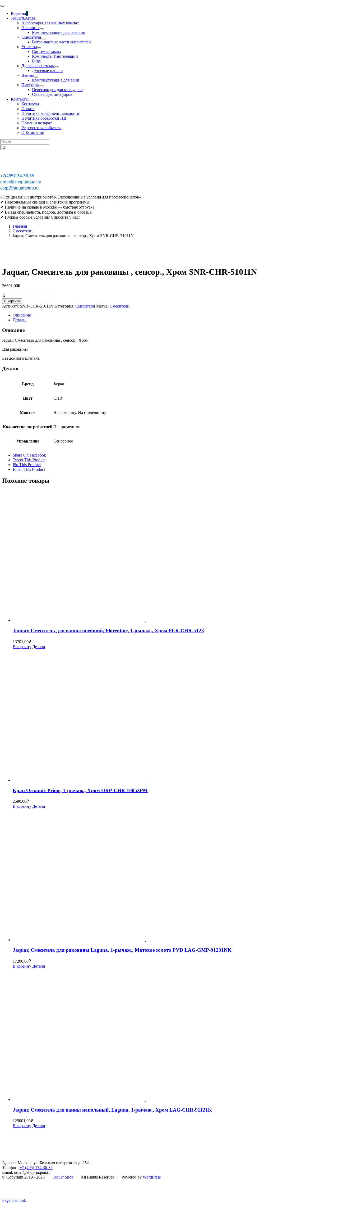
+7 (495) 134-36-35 (36, 1167)
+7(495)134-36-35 (17, 176)
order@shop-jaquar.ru (20, 182)
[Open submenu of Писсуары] (42, 86)
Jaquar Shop (63, 1177)
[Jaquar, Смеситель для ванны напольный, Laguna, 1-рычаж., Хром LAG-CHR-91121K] (186, 1035)
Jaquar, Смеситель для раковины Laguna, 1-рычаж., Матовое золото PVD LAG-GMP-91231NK (122, 950)
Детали (38, 646)
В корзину (12, 301)
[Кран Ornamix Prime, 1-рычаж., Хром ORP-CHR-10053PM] (186, 716)
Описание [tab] (22, 315)
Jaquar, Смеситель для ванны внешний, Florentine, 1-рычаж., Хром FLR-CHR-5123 (108, 630)
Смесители (85, 306)
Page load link (14, 1200)
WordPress (152, 1177)
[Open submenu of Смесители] (43, 38)
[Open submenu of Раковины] (41, 29)
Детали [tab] (19, 320)
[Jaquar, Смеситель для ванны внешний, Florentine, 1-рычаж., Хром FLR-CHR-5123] (186, 556)
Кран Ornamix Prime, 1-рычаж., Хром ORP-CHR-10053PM (80, 790)
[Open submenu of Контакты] (31, 100)
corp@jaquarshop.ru (19, 188)
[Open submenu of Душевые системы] (57, 67)
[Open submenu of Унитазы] (39, 48)
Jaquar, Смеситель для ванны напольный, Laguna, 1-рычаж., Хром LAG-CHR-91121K (112, 1110)
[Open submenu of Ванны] (36, 77)
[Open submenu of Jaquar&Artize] (37, 19)
